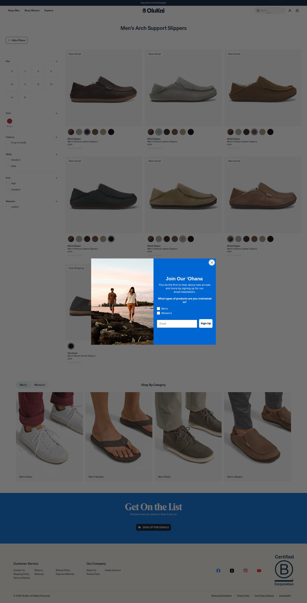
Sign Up (206, 323)
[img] (212, 262)
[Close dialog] (212, 262)
